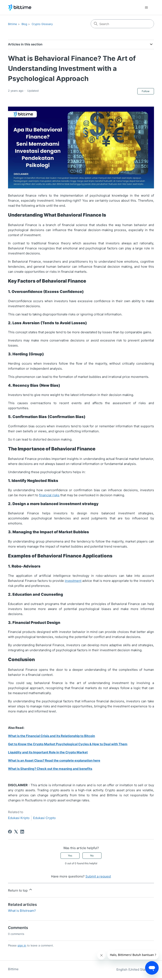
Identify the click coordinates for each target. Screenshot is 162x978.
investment (73, 581)
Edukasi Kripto (19, 818)
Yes (70, 855)
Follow (146, 91)
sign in (22, 945)
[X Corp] (16, 832)
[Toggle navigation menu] (146, 7)
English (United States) (133, 969)
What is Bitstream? (22, 911)
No (92, 855)
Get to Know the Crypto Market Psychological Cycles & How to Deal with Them (67, 744)
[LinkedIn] (22, 832)
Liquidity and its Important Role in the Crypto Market (48, 752)
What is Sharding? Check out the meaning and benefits (50, 769)
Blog (24, 24)
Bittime (12, 24)
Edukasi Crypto (44, 818)
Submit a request (98, 876)
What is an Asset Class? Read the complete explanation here (54, 760)
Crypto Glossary (42, 24)
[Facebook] (10, 832)
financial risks (49, 495)
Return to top (18, 890)
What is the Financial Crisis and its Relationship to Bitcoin (51, 736)
